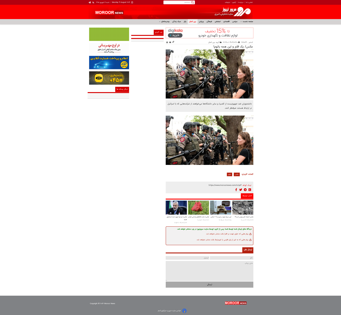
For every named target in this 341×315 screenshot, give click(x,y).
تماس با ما (249, 2)
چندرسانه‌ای (165, 21)
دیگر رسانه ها (122, 89)
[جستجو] (192, 2)
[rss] (93, 2)
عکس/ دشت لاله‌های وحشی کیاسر (198, 217)
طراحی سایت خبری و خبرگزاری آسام (169, 311)
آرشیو (234, 2)
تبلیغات (227, 2)
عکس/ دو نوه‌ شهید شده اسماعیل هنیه (177, 218)
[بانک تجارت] (108, 34)
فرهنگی (209, 21)
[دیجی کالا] (209, 33)
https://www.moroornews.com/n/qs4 (225, 185)
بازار (185, 21)
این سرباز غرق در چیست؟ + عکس (221, 217)
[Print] (167, 42)
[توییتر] (240, 189)
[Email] (170, 42)
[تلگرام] (245, 189)
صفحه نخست (247, 21)
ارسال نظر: (248, 249)
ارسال (209, 284)
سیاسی (235, 21)
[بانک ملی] (108, 48)
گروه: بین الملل (213, 42)
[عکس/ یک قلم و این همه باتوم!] (209, 74)
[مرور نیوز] (170, 12)
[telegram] (89, 2)
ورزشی (201, 21)
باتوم (229, 174)
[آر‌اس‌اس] (249, 189)
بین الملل (192, 21)
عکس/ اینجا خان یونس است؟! (244, 217)
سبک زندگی (176, 21)
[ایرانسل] (108, 78)
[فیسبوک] (236, 189)
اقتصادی (226, 21)
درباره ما (240, 2)
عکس (236, 174)
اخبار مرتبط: (247, 195)
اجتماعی (218, 21)
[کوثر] (108, 62)
